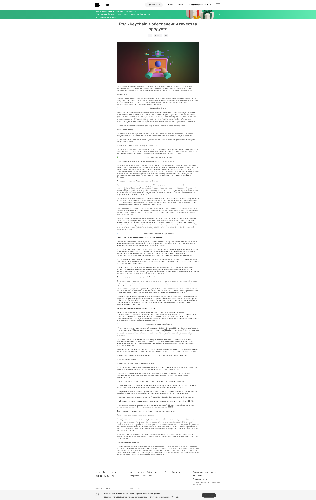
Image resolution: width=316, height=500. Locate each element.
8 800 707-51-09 (104, 476)
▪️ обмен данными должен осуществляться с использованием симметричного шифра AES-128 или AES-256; (155, 401)
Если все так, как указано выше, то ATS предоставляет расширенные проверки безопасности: (150, 381)
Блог (167, 472)
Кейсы (181, 5)
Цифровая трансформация (199, 5)
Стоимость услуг (200, 479)
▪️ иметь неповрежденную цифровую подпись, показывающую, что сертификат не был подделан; (152, 355)
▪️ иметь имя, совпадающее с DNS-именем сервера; (135, 363)
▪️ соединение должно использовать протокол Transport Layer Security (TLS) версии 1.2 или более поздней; (155, 397)
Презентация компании (203, 472)
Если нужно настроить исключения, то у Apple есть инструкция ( (140, 411)
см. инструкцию (168, 411)
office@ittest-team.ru (107, 472)
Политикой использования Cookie (163, 497)
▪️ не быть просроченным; (126, 359)
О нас (132, 472)
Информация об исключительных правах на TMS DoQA (206, 483)
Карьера (158, 472)
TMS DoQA (197, 475)
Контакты (176, 472)
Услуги (171, 5)
